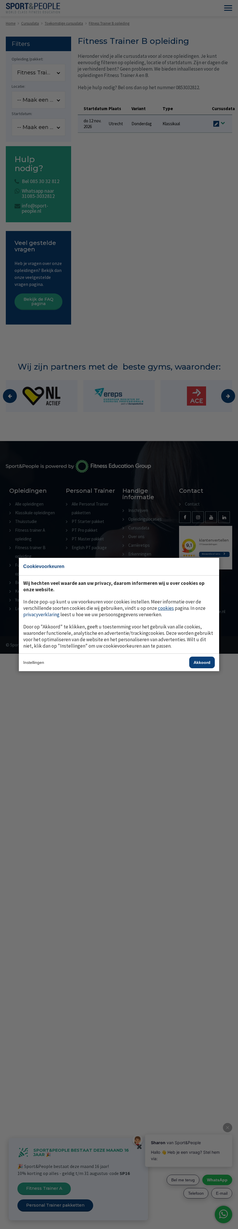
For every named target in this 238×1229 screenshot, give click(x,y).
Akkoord (202, 662)
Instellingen (33, 662)
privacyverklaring (41, 614)
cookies (166, 608)
